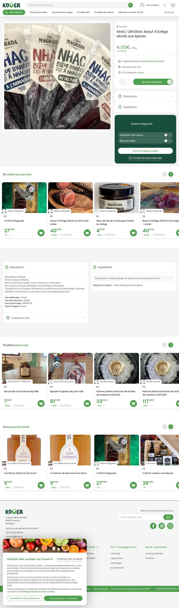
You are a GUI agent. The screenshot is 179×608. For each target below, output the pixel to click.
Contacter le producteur (147, 157)
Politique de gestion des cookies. (38, 591)
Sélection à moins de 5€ (130, 12)
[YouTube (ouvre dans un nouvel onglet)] (170, 526)
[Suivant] (171, 174)
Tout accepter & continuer (63, 598)
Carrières (149, 558)
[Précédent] (164, 174)
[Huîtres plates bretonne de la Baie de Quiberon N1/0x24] (116, 381)
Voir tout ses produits (145, 150)
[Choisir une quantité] (128, 81)
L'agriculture (116, 558)
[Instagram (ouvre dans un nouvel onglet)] (162, 526)
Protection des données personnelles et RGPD (130, 589)
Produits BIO (83, 12)
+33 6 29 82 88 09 (14, 532)
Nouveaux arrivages (62, 12)
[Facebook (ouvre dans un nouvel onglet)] (153, 526)
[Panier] (173, 5)
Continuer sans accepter (70, 559)
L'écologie (115, 553)
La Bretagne (116, 563)
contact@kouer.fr (14, 536)
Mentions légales (101, 589)
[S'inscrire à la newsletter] (168, 517)
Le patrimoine (117, 567)
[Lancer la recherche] (130, 5)
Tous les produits (38, 12)
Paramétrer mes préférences (25, 598)
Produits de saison (104, 12)
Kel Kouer (169, 12)
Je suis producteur (154, 553)
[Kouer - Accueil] (11, 5)
